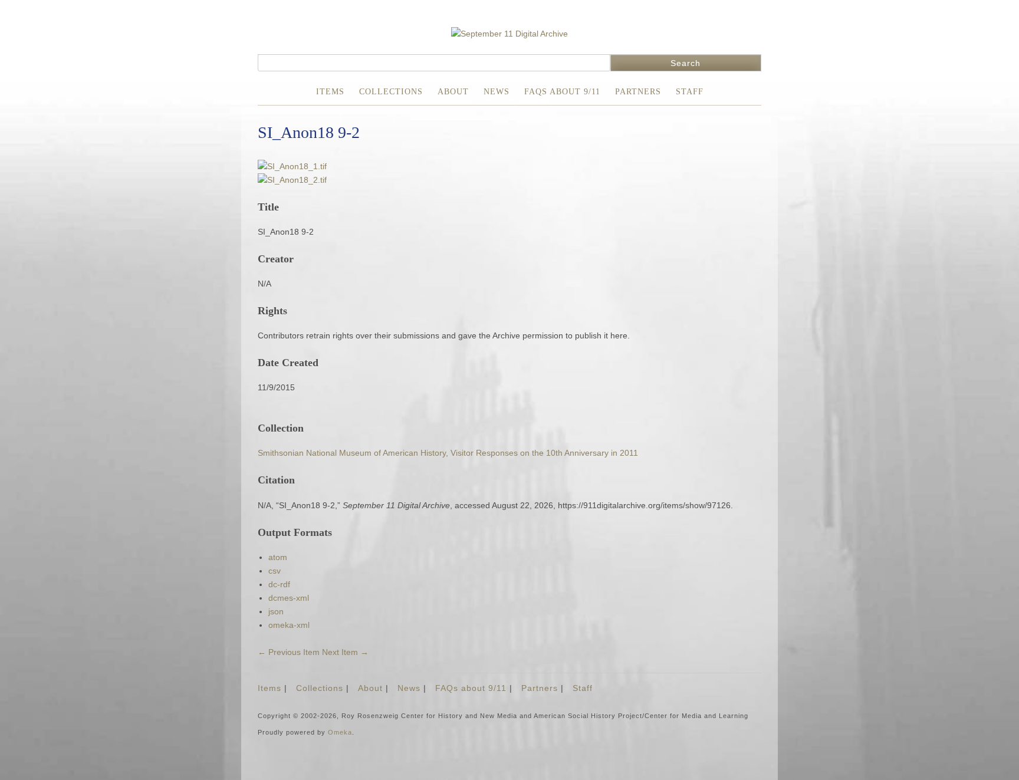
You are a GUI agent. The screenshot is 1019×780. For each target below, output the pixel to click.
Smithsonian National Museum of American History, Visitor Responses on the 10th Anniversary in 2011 (448, 453)
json (276, 611)
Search (685, 63)
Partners (638, 91)
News (497, 91)
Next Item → (345, 652)
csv (274, 570)
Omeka (340, 732)
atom (277, 557)
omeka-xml (289, 625)
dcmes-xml (288, 598)
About (453, 91)
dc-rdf (279, 584)
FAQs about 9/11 (562, 91)
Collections (391, 91)
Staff (690, 91)
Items (330, 91)
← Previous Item (289, 652)
